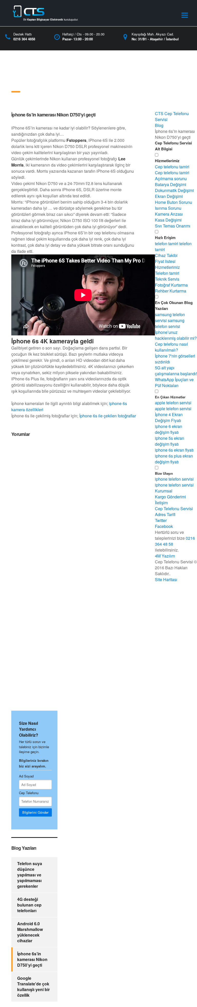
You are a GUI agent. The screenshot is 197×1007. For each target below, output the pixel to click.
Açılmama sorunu (171, 178)
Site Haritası (166, 579)
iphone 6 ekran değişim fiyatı (168, 429)
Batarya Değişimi (170, 184)
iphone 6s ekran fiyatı (174, 450)
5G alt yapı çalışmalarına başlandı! (176, 371)
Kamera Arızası (169, 214)
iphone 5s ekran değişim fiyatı (169, 441)
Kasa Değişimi (168, 220)
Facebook (164, 526)
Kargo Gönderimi (170, 497)
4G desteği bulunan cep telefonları (29, 904)
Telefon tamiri (167, 273)
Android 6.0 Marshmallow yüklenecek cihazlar (30, 932)
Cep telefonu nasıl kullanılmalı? (171, 347)
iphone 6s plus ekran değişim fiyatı (174, 459)
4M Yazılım (165, 556)
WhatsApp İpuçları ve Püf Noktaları (174, 382)
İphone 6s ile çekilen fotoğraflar (107, 416)
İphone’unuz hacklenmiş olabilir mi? (176, 335)
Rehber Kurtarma (170, 291)
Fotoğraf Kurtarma (171, 285)
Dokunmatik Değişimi (174, 190)
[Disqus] (73, 507)
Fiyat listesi (165, 261)
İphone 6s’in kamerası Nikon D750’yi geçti (32, 959)
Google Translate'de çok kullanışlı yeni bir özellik (33, 986)
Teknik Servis (167, 279)
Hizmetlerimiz (167, 267)
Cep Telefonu (28, 792)
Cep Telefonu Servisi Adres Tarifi (174, 511)
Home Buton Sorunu (173, 202)
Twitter (161, 520)
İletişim (161, 503)
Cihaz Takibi (166, 255)
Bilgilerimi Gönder (35, 812)
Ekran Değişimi (169, 196)
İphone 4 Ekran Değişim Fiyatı (169, 417)
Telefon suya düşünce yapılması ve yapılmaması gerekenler (29, 874)
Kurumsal (163, 491)
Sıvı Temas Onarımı (172, 226)
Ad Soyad (26, 776)
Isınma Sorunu (168, 208)
